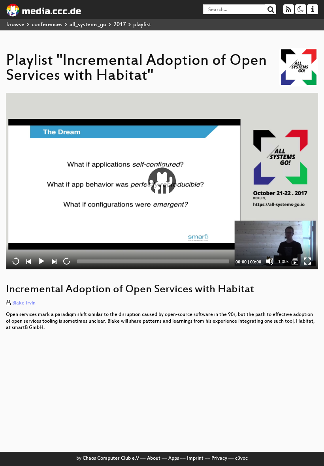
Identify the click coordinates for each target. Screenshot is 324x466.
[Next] (53, 261)
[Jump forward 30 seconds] (66, 261)
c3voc (241, 458)
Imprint (195, 458)
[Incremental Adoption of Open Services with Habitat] (294, 261)
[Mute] (269, 261)
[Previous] (28, 261)
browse (15, 24)
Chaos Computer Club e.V (111, 458)
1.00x (283, 261)
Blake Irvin (24, 303)
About (153, 458)
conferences (47, 24)
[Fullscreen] (307, 261)
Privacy (219, 458)
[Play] (162, 181)
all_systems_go (88, 24)
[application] (162, 181)
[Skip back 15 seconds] (15, 261)
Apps (173, 458)
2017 (119, 24)
